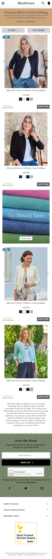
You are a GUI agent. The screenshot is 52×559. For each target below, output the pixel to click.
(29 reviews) (7, 107)
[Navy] (20, 99)
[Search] (43, 3)
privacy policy (30, 482)
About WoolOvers (14, 510)
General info (11, 516)
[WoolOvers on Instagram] (42, 488)
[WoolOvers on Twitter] (26, 488)
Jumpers (21, 21)
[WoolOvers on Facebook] (10, 488)
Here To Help (11, 504)
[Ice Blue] (31, 99)
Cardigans (30, 21)
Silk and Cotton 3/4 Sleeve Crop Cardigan (26, 90)
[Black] (27, 99)
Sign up (25, 462)
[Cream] (24, 99)
